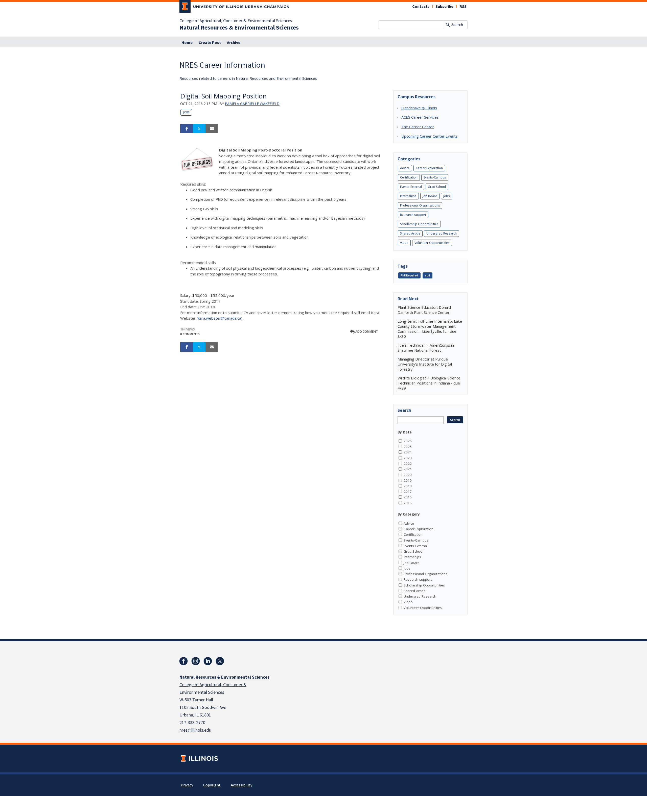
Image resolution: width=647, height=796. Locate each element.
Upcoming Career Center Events (429, 136)
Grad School (437, 187)
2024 (408, 452)
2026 (408, 441)
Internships (408, 196)
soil (427, 275)
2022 (408, 463)
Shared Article (410, 233)
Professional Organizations (420, 205)
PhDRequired (409, 275)
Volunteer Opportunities (432, 243)
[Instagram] (195, 661)
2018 (408, 486)
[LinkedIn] (207, 661)
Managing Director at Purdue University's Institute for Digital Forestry (425, 364)
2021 (408, 469)
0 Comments (190, 334)
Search (457, 25)
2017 (408, 491)
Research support (413, 215)
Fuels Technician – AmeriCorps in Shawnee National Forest (426, 348)
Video (404, 243)
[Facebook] (183, 661)
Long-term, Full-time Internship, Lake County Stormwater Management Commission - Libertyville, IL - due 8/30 (430, 329)
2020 (408, 474)
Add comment (366, 331)
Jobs (186, 112)
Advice (405, 168)
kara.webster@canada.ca (219, 318)
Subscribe (444, 6)
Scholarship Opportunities (419, 224)
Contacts (420, 6)
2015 (408, 503)
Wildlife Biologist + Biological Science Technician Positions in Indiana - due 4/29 (429, 383)
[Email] (211, 129)
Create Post (210, 42)
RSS (463, 6)
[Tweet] (199, 129)
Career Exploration (429, 168)
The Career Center (417, 126)
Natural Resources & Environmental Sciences (239, 28)
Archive (233, 42)
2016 (408, 497)
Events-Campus (435, 177)
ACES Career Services (420, 117)
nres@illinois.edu (195, 730)
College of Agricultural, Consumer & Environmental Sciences (235, 21)
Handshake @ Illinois (419, 107)
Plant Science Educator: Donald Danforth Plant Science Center (424, 310)
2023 (408, 458)
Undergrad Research (441, 233)
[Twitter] (219, 661)
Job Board (430, 196)
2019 (408, 480)
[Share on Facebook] (186, 129)
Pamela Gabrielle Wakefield (252, 103)
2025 (408, 446)
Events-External (411, 187)
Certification (409, 177)
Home (187, 42)
